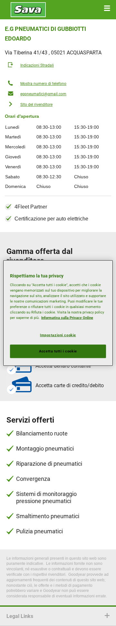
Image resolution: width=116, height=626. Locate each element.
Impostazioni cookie (58, 334)
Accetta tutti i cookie (58, 351)
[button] (107, 8)
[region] (58, 313)
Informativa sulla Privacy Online (67, 317)
